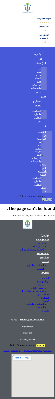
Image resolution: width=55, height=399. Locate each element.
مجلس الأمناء (37, 246)
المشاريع (42, 171)
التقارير (37, 184)
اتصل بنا (42, 123)
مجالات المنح (41, 94)
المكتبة (38, 105)
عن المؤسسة (42, 61)
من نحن (40, 243)
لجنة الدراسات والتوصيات (36, 84)
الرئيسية (38, 54)
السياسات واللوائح (35, 265)
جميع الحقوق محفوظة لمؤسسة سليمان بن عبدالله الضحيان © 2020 (27, 350)
